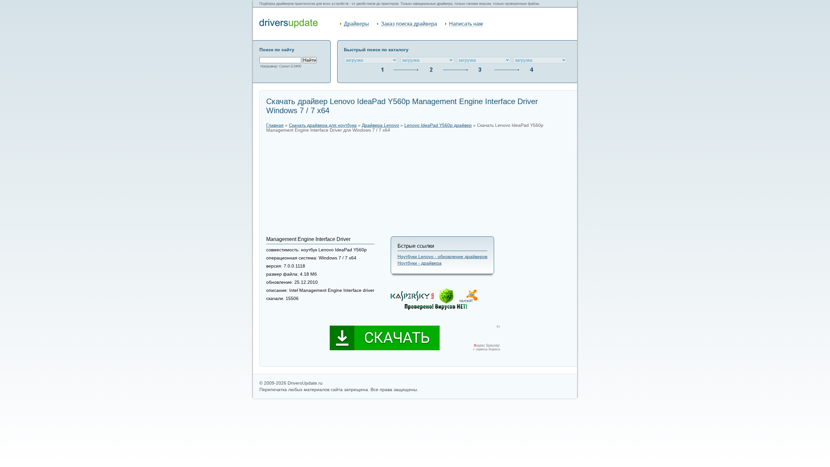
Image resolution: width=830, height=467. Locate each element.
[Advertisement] (418, 184)
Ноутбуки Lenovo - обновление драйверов (442, 256)
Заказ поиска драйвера (409, 24)
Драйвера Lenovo (380, 125)
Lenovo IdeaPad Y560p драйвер (438, 125)
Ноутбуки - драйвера (419, 263)
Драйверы (356, 24)
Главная (275, 125)
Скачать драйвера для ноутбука (323, 125)
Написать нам (466, 24)
